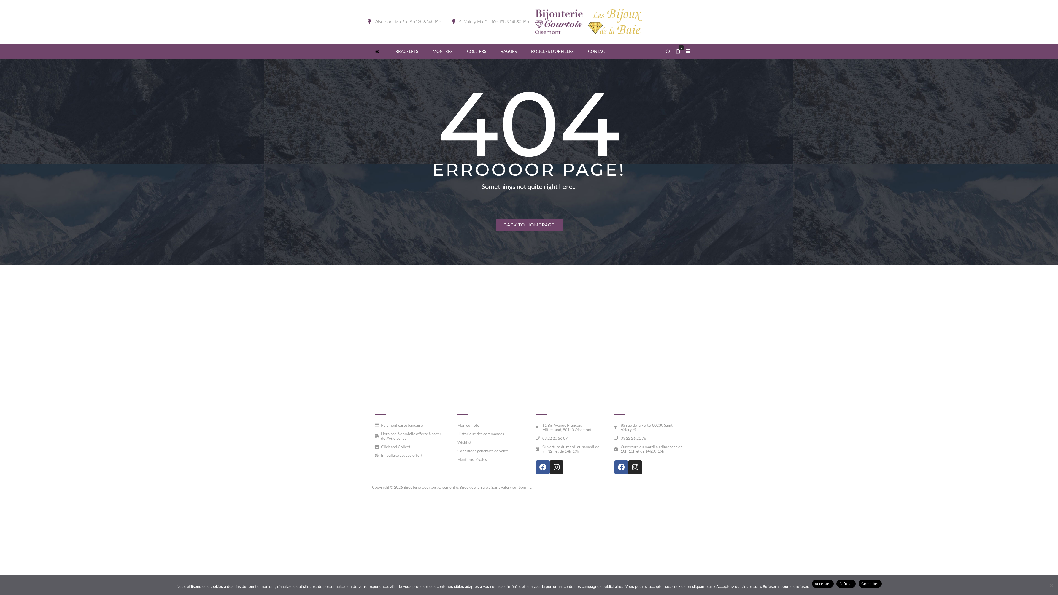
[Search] (668, 50)
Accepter (823, 584)
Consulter (870, 584)
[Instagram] (556, 467)
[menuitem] (377, 51)
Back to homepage (529, 225)
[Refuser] (1051, 585)
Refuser (846, 584)
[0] (678, 51)
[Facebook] (543, 467)
